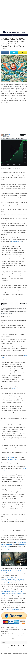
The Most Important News (14, 32)
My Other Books (13, 645)
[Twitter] (14, 52)
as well (13, 388)
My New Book (5, 645)
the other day (11, 457)
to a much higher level (16, 241)
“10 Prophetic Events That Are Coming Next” (11, 570)
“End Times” (13, 577)
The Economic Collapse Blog (9, 591)
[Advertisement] (14, 15)
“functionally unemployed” (13, 459)
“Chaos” (7, 577)
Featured (4, 627)
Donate (20, 645)
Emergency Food (12, 647)
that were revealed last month (11, 420)
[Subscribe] (22, 52)
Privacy (5, 647)
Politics (12, 627)
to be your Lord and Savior (13, 609)
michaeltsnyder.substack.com (9, 550)
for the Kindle (6, 546)
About (24, 645)
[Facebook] (5, 52)
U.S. (16, 627)
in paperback (22, 544)
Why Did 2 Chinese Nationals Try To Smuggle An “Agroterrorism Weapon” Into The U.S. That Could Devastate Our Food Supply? (13, 636)
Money (8, 627)
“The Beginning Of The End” (13, 581)
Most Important (21, 647)
